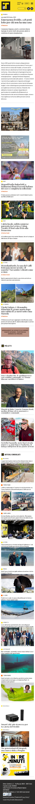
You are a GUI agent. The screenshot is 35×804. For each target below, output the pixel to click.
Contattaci (12, 797)
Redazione (5, 797)
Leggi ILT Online (19, 3)
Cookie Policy (6, 800)
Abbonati (27, 3)
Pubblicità (18, 797)
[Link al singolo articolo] (17, 170)
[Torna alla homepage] (5, 5)
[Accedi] (22, 3)
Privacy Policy (25, 797)
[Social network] (28, 9)
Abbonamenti (18, 800)
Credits (12, 800)
